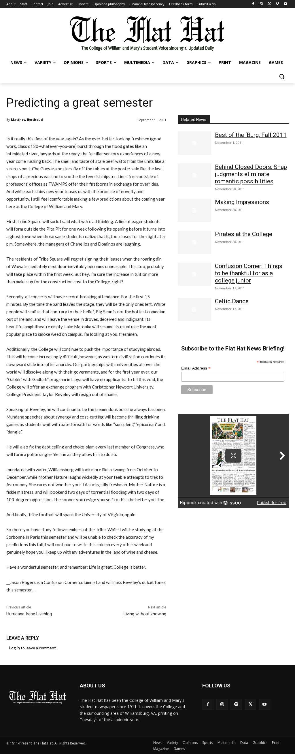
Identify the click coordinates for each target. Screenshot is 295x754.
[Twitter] (269, 4)
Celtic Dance (232, 301)
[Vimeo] (277, 4)
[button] (282, 76)
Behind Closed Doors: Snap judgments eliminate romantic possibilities (251, 174)
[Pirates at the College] (194, 242)
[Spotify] (236, 704)
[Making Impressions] (194, 210)
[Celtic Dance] (194, 309)
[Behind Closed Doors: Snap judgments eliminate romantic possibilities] (194, 175)
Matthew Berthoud (27, 119)
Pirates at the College (243, 234)
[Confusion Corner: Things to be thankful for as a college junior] (194, 274)
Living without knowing (145, 614)
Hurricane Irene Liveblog (29, 614)
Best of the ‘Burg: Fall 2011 (251, 134)
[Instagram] (261, 4)
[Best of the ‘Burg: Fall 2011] (194, 143)
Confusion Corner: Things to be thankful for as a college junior (248, 273)
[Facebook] (253, 4)
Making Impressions (242, 202)
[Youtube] (285, 4)
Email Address (196, 368)
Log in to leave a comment (32, 647)
